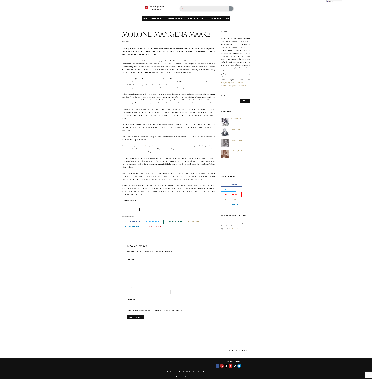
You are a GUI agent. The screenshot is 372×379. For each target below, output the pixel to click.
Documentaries (216, 18)
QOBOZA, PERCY (237, 140)
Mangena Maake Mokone (168, 209)
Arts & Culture (193, 18)
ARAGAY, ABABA (237, 129)
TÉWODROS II (236, 119)
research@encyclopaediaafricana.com (233, 86)
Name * (129, 288)
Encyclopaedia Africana (131, 209)
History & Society (156, 18)
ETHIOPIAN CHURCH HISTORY (149, 209)
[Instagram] (222, 366)
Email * (172, 288)
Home (145, 18)
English (331, 1)
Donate (226, 18)
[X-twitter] (226, 366)
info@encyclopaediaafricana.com (232, 83)
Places (203, 18)
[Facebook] (217, 366)
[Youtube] (230, 366)
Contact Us (201, 372)
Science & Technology (175, 18)
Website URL (131, 299)
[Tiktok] (235, 366)
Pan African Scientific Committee (185, 372)
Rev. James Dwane (143, 146)
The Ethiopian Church (186, 209)
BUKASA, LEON (236, 151)
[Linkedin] (239, 366)
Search (223, 96)
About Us (170, 372)
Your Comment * (132, 259)
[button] (157, 18)
